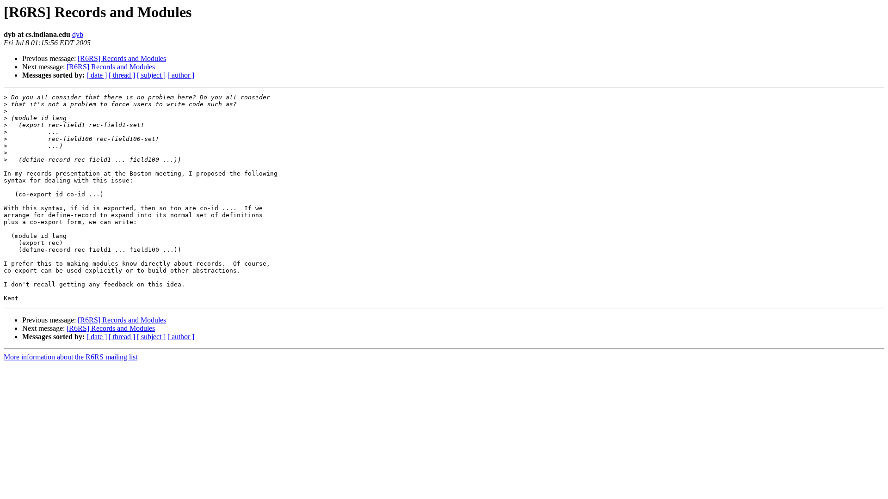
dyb (77, 34)
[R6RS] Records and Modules (122, 58)
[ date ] (96, 75)
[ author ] (180, 75)
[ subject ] (151, 75)
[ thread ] (122, 75)
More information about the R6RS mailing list (70, 357)
